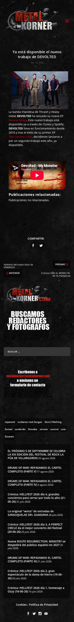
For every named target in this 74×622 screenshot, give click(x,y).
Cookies (21, 604)
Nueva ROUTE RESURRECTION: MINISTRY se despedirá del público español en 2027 (37, 543)
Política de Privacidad (43, 604)
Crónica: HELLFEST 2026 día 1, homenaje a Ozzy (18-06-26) (36, 589)
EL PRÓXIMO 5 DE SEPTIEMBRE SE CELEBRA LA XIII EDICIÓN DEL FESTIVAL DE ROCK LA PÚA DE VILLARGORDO (36, 454)
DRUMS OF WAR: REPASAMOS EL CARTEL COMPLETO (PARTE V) (35, 469)
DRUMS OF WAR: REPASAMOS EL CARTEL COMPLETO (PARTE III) (35, 559)
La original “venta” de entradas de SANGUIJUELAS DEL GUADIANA (31, 513)
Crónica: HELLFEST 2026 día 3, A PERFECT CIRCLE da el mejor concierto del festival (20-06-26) (35, 528)
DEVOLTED (24, 116)
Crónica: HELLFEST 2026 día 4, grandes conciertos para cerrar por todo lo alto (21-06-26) (37, 497)
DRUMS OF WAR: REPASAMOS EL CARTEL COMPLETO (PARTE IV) (35, 482)
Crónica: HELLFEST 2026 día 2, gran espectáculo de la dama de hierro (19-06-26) (35, 574)
